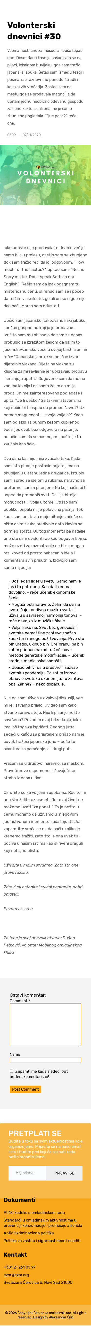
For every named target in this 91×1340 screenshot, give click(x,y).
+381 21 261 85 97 (19, 1267)
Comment (20, 1001)
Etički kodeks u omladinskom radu (34, 1212)
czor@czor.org (16, 1275)
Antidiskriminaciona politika (29, 1233)
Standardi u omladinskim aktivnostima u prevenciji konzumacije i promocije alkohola (43, 1223)
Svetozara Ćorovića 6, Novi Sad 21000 (38, 1282)
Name (15, 1054)
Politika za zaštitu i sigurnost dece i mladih (42, 1240)
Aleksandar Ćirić (61, 1317)
